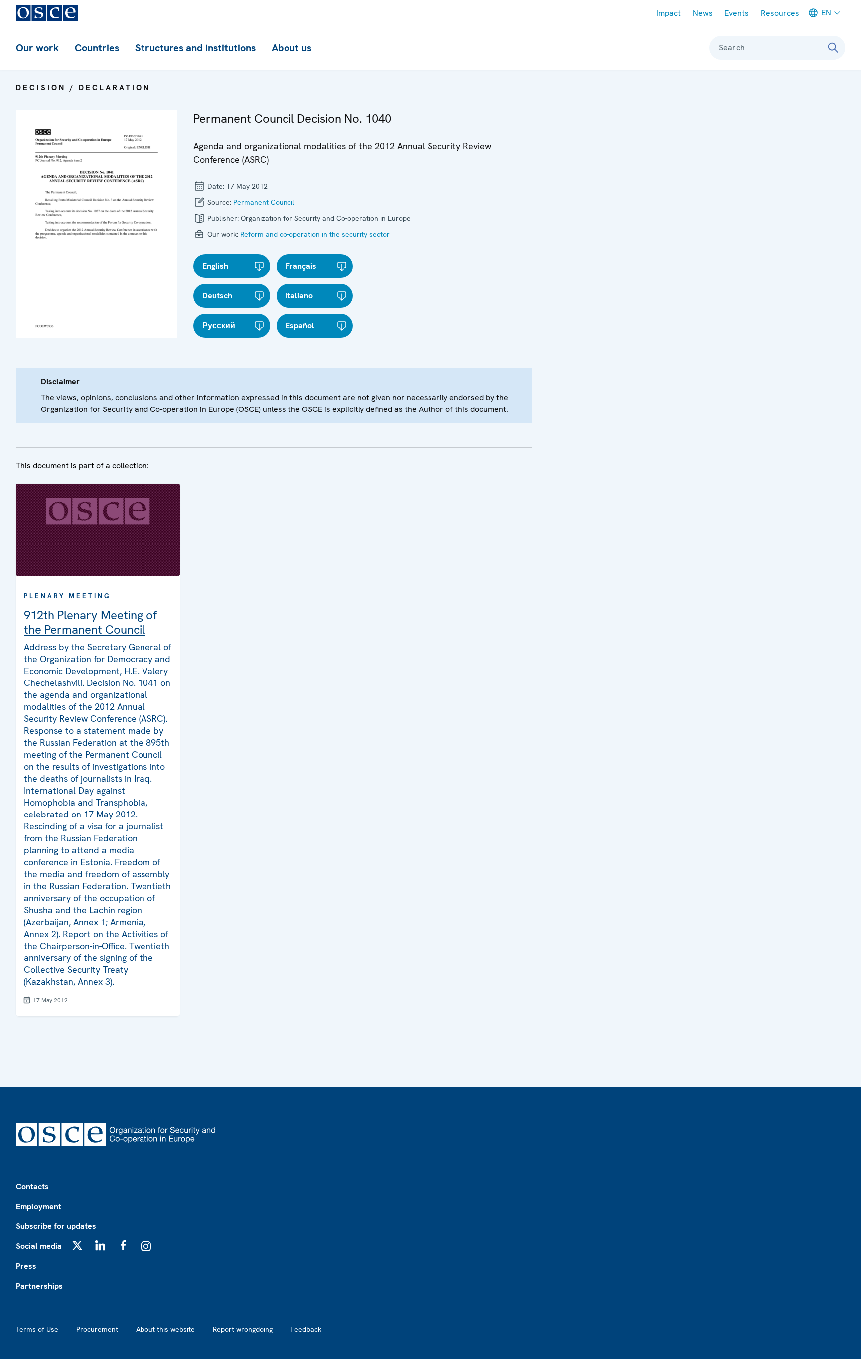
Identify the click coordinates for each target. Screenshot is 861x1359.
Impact (668, 13)
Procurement (97, 1329)
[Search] (833, 48)
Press (26, 1266)
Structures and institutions (195, 47)
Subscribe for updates (56, 1226)
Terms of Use (37, 1329)
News (703, 13)
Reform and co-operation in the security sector (315, 234)
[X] (77, 1245)
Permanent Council (263, 202)
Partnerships (39, 1286)
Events (736, 13)
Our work (37, 47)
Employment (38, 1206)
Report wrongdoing (243, 1329)
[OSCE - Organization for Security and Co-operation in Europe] (47, 13)
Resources (780, 13)
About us (291, 47)
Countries (97, 47)
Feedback (305, 1329)
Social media (39, 1246)
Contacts (32, 1186)
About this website (165, 1329)
